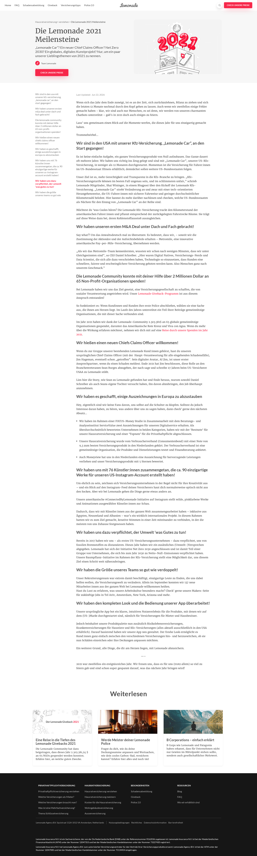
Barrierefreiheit (175, 822)
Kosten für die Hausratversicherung (103, 802)
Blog (179, 791)
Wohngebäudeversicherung (99, 807)
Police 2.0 (89, 5)
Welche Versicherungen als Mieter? (56, 796)
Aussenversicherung (95, 813)
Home (8, 5)
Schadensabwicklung (33, 5)
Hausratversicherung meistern (100, 796)
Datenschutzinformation (155, 822)
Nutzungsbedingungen (119, 822)
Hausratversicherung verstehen (101, 791)
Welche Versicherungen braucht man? (57, 802)
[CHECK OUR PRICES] (238, 5)
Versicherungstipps (71, 5)
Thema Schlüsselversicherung (53, 813)
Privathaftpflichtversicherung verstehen (58, 791)
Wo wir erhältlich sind (188, 802)
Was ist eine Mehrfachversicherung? (56, 807)
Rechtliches (136, 822)
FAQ (17, 5)
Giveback (52, 5)
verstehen (64, 21)
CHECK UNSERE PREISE (51, 72)
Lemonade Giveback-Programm (158, 293)
